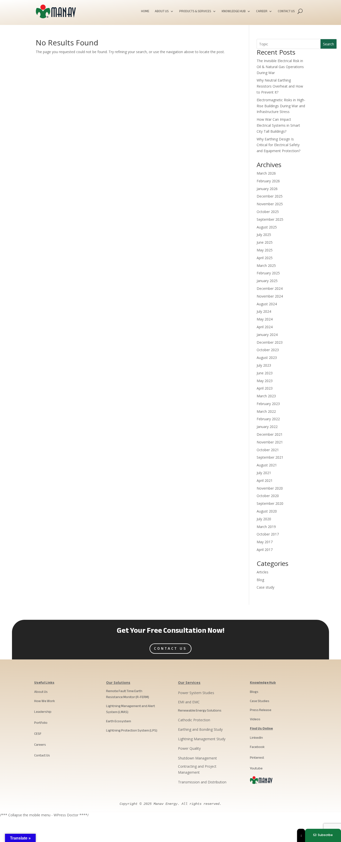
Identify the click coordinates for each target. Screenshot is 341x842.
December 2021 (270, 434)
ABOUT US (162, 11)
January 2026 (267, 188)
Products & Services (195, 11)
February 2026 (268, 181)
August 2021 (267, 465)
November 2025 (270, 204)
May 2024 (265, 319)
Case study (265, 587)
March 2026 (266, 173)
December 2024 (270, 288)
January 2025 (267, 280)
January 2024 (267, 334)
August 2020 (267, 511)
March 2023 (266, 396)
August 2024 (267, 304)
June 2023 (265, 373)
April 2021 (265, 480)
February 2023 (268, 403)
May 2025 (265, 250)
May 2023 (265, 380)
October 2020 (268, 495)
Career (261, 11)
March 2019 (266, 526)
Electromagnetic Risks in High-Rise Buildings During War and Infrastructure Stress (281, 106)
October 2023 (268, 349)
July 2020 (264, 519)
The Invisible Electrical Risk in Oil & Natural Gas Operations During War (280, 66)
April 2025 (265, 257)
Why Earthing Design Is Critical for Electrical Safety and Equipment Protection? (278, 145)
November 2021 (270, 442)
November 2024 (270, 296)
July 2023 (264, 365)
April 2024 (265, 326)
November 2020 (270, 488)
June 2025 (265, 242)
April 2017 (265, 549)
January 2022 (267, 426)
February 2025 (268, 273)
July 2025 (264, 234)
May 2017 (265, 541)
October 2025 (268, 211)
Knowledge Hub (234, 11)
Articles (262, 572)
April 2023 (265, 388)
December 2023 (270, 342)
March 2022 (266, 411)
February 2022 (268, 419)
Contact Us (286, 11)
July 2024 (264, 311)
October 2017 (268, 534)
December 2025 (270, 196)
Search (328, 44)
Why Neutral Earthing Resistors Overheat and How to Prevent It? (280, 86)
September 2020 (270, 503)
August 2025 (267, 227)
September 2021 (270, 457)
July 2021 (264, 472)
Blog (260, 579)
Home (145, 11)
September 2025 (270, 219)
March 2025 (266, 265)
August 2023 (267, 357)
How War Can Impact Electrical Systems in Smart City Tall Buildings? (278, 125)
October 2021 (268, 449)
